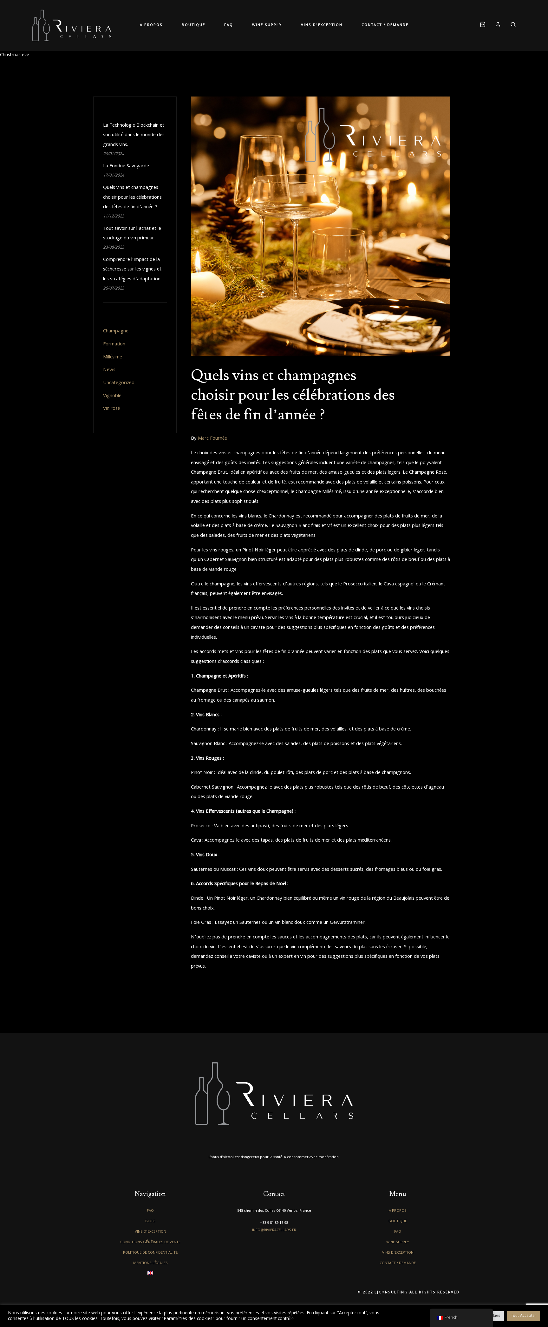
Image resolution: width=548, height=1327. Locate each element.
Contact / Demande (385, 25)
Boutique (193, 25)
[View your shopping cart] (482, 25)
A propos (151, 25)
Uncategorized (118, 383)
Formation (114, 344)
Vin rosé (111, 409)
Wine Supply (267, 25)
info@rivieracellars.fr (274, 1230)
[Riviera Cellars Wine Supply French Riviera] (71, 25)
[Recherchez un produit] (511, 25)
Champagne (115, 331)
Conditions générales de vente (150, 1242)
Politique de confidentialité (150, 1253)
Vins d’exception (321, 25)
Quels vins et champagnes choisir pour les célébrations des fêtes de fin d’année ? (293, 394)
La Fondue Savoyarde (126, 166)
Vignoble (112, 396)
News (109, 370)
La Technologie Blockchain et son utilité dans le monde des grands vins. (134, 135)
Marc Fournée (212, 439)
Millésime (112, 357)
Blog (150, 1221)
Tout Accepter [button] (523, 1316)
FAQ (228, 25)
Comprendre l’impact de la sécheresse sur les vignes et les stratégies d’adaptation (132, 269)
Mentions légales (150, 1263)
